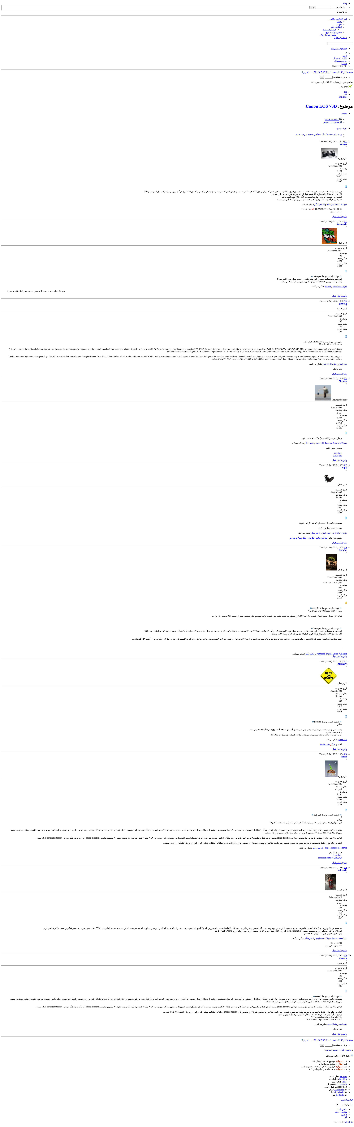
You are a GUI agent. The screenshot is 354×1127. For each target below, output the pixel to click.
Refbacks (340, 1095)
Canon (344, 63)
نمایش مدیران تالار (327, 35)
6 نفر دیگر (308, 443)
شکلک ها (343, 1079)
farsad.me (337, 855)
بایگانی (344, 1114)
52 (315, 72)
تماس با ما (342, 1109)
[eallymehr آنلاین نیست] (330, 889)
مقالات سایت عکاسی (318, 538)
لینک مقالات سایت (298, 538)
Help (345, 3)
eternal (328, 286)
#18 (345, 754)
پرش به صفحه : (340, 77)
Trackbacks (339, 1089)
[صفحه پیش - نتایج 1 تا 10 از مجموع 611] (330, 72)
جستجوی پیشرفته (339, 48)
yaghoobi (335, 204)
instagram (337, 455)
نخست (335, 72)
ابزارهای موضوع (342, 128)
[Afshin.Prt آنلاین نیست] (328, 683)
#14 (345, 378)
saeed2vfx (343, 739)
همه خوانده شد (329, 29)
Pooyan (344, 204)
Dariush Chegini (340, 286)
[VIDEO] (343, 1084)
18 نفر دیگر (318, 848)
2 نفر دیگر (315, 533)
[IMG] (344, 1082)
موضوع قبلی (345, 1050)
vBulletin (349, 1122)
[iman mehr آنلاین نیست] (329, 243)
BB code (343, 1076)
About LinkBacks (331, 122)
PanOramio (325, 744)
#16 (345, 547)
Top (345, 92)
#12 (345, 221)
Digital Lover (332, 654)
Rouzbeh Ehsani (340, 443)
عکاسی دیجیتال (340, 58)
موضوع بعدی (332, 1050)
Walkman (343, 654)
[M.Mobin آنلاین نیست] (323, 400)
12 (318, 72)
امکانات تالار (336, 27)
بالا (346, 1117)
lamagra (343, 533)
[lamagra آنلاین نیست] (329, 158)
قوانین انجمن (347, 1100)
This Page (343, 97)
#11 (345, 141)
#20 (345, 955)
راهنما (339, 22)
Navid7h (335, 533)
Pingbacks (339, 1092)
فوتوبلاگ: (338, 858)
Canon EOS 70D (321, 106)
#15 (345, 465)
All (346, 94)
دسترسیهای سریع (334, 32)
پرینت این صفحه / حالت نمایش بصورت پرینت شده (319, 134)
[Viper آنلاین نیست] (330, 484)
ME (328, 204)
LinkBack (344, 113)
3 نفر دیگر (309, 654)
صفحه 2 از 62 (347, 72)
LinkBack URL (332, 119)
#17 (345, 661)
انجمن (344, 56)
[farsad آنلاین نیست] (331, 776)
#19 (345, 867)
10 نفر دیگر (319, 204)
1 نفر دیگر (309, 938)
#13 (345, 301)
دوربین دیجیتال (340, 61)
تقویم (339, 24)
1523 (343, 87)
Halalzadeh (334, 848)
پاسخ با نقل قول (339, 216)
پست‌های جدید (340, 37)
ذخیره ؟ (341, 12)
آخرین (305, 72)
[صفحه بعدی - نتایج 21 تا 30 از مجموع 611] (310, 72)
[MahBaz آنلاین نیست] (331, 570)
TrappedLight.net (325, 858)
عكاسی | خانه (341, 1112)
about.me (338, 453)
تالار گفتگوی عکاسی (338, 19)
